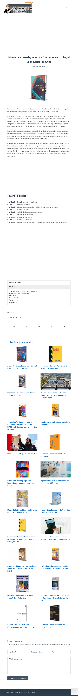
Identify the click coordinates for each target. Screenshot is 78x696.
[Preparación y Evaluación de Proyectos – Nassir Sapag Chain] (56, 498)
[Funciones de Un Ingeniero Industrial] (22, 442)
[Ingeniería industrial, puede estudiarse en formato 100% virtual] (56, 469)
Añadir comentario (16, 659)
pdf (22, 317)
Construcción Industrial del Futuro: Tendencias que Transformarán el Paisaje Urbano (53, 395)
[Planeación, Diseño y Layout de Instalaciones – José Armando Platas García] (22, 469)
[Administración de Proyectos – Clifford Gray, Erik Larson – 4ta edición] (22, 354)
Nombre (12, 652)
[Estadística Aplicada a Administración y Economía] (56, 410)
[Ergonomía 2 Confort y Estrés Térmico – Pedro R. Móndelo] (22, 381)
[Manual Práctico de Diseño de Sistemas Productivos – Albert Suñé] (22, 498)
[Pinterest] (39, 326)
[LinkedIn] (51, 326)
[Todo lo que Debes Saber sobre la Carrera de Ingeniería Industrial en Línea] (56, 525)
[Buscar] (67, 8)
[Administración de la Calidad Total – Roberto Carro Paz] (56, 613)
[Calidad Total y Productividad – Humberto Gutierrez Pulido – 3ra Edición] (22, 613)
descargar (13, 317)
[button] (39, 283)
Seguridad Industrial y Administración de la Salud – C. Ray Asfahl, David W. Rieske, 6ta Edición (21, 539)
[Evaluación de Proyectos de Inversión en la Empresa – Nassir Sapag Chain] (56, 554)
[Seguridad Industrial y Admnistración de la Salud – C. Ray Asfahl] (56, 354)
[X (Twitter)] (26, 326)
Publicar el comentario (17, 678)
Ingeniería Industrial (39, 67)
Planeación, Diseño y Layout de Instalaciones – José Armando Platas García (21, 483)
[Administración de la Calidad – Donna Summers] (56, 442)
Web (54, 652)
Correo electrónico (38, 652)
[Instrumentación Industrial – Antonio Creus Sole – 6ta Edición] (22, 583)
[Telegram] (64, 326)
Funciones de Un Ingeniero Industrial (21, 454)
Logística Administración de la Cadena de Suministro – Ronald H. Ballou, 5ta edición (55, 598)
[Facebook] (14, 326)
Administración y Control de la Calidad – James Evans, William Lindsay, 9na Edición (22, 568)
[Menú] (72, 8)
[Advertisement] (38, 38)
